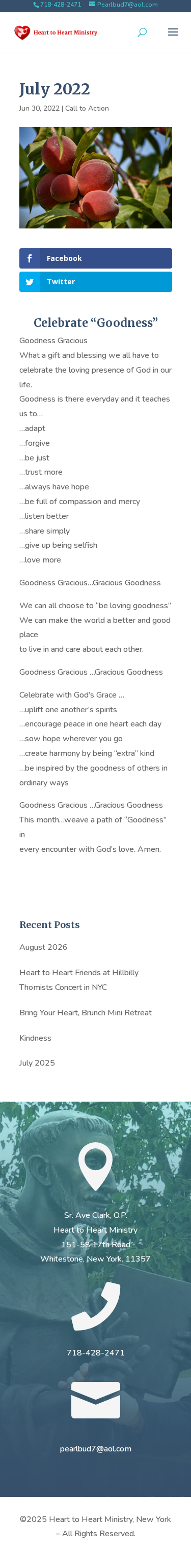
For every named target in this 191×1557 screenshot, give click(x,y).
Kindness (35, 1038)
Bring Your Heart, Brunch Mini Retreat (85, 1012)
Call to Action (87, 108)
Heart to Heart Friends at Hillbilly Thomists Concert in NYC (79, 980)
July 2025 (37, 1063)
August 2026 (43, 947)
